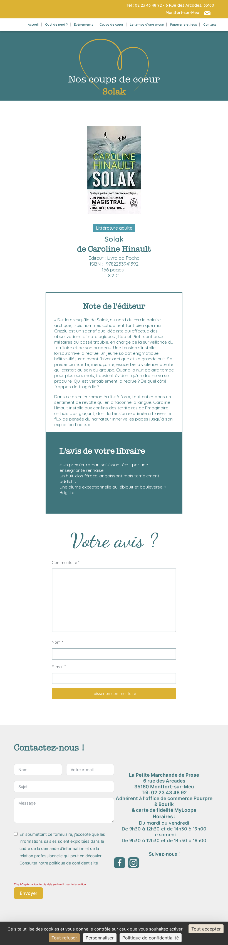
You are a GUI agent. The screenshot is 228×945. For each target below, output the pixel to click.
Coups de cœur (111, 24)
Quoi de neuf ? (56, 24)
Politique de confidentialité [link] (150, 938)
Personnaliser (100, 938)
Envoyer (28, 893)
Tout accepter (206, 929)
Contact (209, 24)
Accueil (33, 24)
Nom (57, 642)
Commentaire (65, 562)
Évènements (83, 24)
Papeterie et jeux (183, 24)
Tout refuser (64, 938)
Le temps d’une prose (147, 24)
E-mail (59, 666)
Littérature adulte (114, 228)
